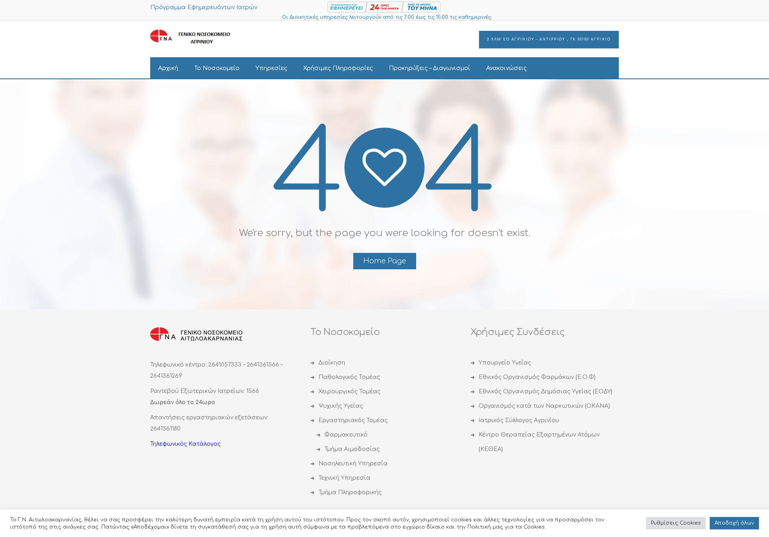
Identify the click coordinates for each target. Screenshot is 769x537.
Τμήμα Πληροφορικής (350, 492)
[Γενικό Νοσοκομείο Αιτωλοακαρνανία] (196, 37)
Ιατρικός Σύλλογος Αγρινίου (519, 420)
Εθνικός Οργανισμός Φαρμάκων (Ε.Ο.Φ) (537, 377)
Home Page (384, 261)
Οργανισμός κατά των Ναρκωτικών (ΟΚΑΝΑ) (544, 406)
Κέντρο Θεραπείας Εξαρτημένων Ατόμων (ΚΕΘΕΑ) (539, 442)
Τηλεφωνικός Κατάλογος (185, 444)
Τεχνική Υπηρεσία (344, 478)
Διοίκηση (331, 363)
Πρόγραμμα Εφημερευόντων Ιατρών (203, 7)
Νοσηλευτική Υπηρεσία (353, 464)
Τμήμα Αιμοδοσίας (352, 449)
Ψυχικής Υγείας (340, 406)
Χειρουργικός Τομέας (349, 392)
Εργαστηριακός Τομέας (353, 420)
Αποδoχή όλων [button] (734, 523)
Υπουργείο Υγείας (505, 363)
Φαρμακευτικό (346, 435)
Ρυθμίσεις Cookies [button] (676, 523)
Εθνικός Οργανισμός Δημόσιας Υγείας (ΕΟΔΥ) (545, 392)
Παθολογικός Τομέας (349, 377)
